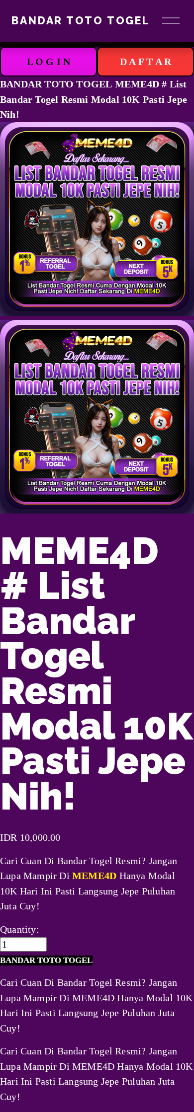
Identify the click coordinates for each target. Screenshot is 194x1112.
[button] (46, 961)
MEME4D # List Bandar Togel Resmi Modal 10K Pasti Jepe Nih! (93, 99)
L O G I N (49, 61)
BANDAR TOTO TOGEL (80, 20)
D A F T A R (145, 61)
